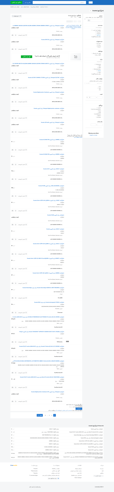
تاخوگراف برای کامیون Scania (97, 429)
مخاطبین (102, 473)
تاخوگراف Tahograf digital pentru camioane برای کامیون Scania (49, 108)
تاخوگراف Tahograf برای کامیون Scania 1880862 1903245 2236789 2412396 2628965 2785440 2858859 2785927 (37, 25)
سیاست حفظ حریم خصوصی (75, 470)
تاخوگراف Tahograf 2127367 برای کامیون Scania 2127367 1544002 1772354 (46, 77)
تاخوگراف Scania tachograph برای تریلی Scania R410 (92, 437)
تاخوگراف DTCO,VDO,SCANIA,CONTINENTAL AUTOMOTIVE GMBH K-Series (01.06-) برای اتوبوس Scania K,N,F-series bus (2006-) (84, 453)
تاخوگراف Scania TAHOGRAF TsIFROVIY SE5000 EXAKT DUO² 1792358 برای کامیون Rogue (41, 331)
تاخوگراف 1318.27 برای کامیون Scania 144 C (53, 168)
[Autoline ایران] (99, 2)
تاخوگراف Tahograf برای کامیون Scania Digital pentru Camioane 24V (47, 391)
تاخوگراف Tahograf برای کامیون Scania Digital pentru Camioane (48, 92)
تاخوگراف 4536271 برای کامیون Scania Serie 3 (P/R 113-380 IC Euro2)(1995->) (45, 258)
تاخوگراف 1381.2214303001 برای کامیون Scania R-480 (51, 185)
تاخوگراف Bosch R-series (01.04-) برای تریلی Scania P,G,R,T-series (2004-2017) (86, 432)
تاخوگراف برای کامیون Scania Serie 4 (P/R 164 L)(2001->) (91, 440)
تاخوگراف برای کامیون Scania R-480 (55, 215)
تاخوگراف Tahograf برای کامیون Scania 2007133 (52, 39)
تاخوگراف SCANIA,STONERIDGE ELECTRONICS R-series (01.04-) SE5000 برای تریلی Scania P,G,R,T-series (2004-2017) (35, 317)
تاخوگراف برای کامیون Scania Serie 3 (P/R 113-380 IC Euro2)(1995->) (88, 443)
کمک (103, 470)
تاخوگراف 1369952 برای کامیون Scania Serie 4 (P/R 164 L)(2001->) (48, 273)
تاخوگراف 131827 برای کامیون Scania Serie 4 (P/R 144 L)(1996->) (48, 200)
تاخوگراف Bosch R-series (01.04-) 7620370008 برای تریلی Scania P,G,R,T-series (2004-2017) (42, 377)
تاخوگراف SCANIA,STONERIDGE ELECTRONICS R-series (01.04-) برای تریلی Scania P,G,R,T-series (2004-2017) (83, 457)
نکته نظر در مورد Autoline (76, 475)
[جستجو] (85, 2)
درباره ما (102, 468)
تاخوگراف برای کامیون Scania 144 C (95, 449)
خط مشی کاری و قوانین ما (66, 410)
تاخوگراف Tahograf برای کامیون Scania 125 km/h (52, 122)
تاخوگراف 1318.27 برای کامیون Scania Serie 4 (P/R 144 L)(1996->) (48, 243)
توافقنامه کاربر (58, 410)
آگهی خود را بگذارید (26, 56)
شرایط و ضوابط (78, 468)
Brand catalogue (78, 477)
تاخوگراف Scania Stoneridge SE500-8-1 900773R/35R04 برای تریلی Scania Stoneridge (43, 287)
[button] (15, 35)
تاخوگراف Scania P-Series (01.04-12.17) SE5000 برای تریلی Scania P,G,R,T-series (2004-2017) (41, 346)
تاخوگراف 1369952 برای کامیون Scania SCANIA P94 (52, 139)
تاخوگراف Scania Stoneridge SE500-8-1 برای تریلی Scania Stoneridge (88, 434)
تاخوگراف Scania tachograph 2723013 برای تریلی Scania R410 (49, 302)
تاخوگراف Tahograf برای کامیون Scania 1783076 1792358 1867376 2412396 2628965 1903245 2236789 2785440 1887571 (35, 63)
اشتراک (78, 408)
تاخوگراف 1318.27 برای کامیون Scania (55, 229)
